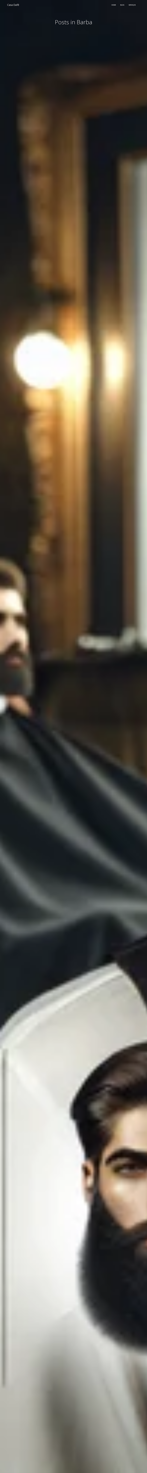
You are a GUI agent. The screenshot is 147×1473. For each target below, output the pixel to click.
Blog (122, 5)
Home (113, 5)
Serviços (132, 5)
